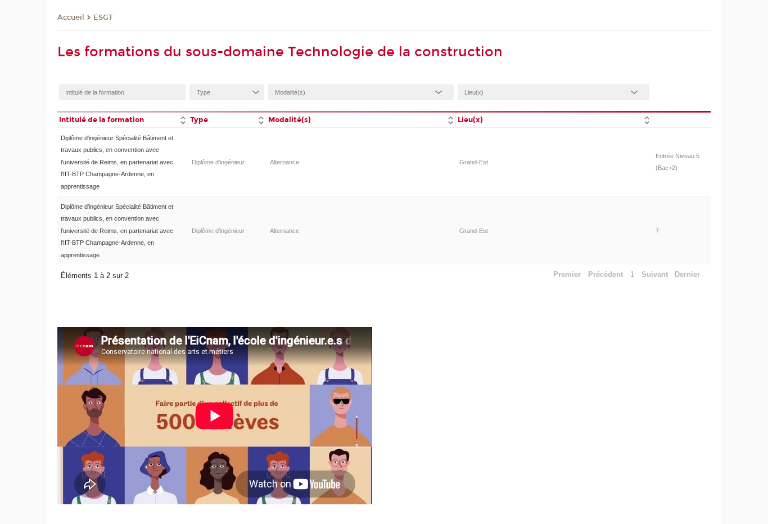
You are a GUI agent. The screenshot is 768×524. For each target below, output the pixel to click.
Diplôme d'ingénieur (218, 162)
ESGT (103, 17)
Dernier (687, 274)
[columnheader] (122, 119)
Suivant (654, 274)
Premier (567, 274)
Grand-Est (473, 162)
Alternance (284, 162)
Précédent (605, 274)
